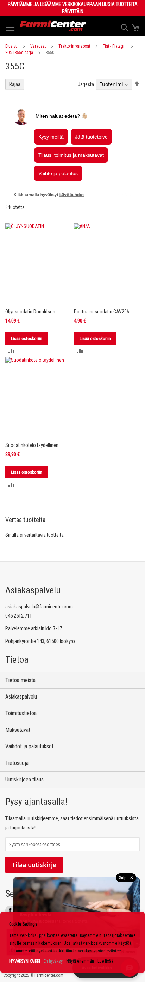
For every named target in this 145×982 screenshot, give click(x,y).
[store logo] (53, 25)
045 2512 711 (18, 616)
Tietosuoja (17, 763)
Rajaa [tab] (14, 84)
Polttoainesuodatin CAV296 (101, 311)
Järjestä (86, 84)
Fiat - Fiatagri (114, 46)
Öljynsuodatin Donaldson (30, 311)
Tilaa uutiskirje (34, 864)
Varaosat (38, 46)
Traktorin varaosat (74, 46)
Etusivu (11, 46)
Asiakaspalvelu (21, 696)
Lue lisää (105, 961)
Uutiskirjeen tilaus (24, 779)
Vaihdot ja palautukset (29, 746)
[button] (11, 351)
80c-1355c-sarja (19, 52)
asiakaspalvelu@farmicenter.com (39, 606)
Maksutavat (17, 729)
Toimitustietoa (21, 713)
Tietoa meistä (20, 680)
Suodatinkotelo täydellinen (31, 445)
